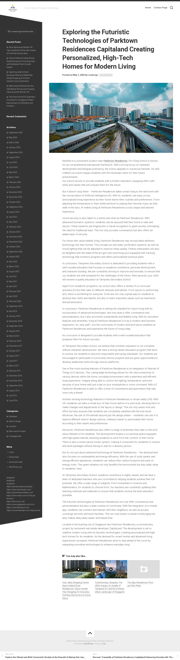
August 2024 (14, 157)
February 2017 (15, 371)
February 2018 (15, 341)
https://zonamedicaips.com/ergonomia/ (24, 510)
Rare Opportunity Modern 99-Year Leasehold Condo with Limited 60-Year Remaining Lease (21, 50)
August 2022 (14, 257)
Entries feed (14, 457)
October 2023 (14, 202)
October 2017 (14, 351)
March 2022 (14, 266)
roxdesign (93, 75)
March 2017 (14, 366)
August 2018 (14, 331)
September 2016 (16, 386)
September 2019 (16, 306)
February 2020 (15, 301)
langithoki (11, 478)
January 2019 (14, 316)
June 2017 (13, 361)
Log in (11, 452)
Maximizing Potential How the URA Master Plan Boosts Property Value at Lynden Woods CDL (21, 89)
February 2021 (15, 291)
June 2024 (13, 167)
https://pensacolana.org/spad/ (20, 486)
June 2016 (13, 400)
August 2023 (14, 212)
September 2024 (16, 152)
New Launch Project (17, 431)
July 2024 (13, 162)
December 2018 (15, 321)
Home (148, 7)
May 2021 (13, 281)
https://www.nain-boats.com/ (19, 490)
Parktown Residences (115, 160)
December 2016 (15, 376)
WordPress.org (15, 467)
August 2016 (14, 391)
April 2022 (13, 262)
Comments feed (15, 462)
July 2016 (13, 395)
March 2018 (14, 336)
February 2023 (15, 227)
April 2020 (13, 296)
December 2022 (15, 237)
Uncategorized (106, 75)
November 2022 (15, 242)
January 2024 (14, 187)
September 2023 (16, 207)
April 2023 (13, 222)
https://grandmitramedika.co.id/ (20, 492)
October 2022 (14, 247)
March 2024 (14, 177)
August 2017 (14, 356)
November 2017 (15, 346)
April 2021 (13, 286)
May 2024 (13, 172)
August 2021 (14, 271)
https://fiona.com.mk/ (16, 501)
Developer (13, 416)
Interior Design (15, 421)
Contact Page (160, 7)
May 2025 (13, 137)
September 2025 (16, 133)
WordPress (89, 644)
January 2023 (14, 232)
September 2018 (16, 326)
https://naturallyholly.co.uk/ (18, 507)
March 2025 (14, 142)
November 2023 (15, 197)
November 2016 (15, 381)
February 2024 (15, 182)
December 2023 (15, 192)
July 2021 (13, 276)
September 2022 (16, 252)
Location (12, 426)
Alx (104, 644)
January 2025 (14, 147)
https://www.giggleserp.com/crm (20, 504)
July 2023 (13, 217)
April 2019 (13, 311)
